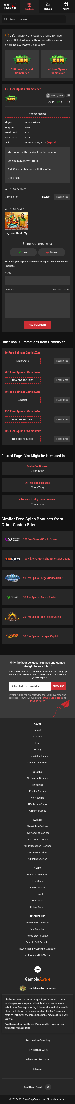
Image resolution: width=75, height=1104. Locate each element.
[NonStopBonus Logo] (10, 6)
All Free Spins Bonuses (37, 485)
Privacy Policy (37, 700)
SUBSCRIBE (58, 686)
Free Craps (37, 900)
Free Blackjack (37, 887)
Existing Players (37, 791)
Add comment (37, 324)
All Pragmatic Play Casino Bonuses (37, 501)
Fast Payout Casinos (37, 839)
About (37, 730)
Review (46, 196)
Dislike (54, 252)
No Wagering (37, 797)
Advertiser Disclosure (37, 1059)
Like (25, 252)
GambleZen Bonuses (37, 468)
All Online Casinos (37, 859)
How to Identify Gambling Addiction (37, 948)
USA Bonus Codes (37, 804)
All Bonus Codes (37, 811)
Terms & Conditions (52, 698)
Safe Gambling (37, 929)
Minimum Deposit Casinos (37, 846)
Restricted (62, 196)
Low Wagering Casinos (37, 833)
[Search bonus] (6, 19)
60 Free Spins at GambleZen (22, 353)
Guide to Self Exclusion (37, 942)
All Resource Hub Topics (37, 955)
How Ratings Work (38, 1049)
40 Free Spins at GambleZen (22, 392)
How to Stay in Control (37, 935)
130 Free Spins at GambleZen (23, 89)
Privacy (37, 749)
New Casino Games (37, 874)
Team (37, 743)
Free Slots (37, 881)
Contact (37, 736)
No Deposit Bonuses (37, 778)
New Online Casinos (37, 826)
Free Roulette (37, 894)
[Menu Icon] (71, 19)
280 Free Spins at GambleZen (23, 372)
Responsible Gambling (37, 922)
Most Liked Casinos (38, 852)
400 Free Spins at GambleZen (23, 431)
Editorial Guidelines (38, 762)
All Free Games (37, 907)
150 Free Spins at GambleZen (23, 411)
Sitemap (37, 1069)
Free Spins (37, 784)
